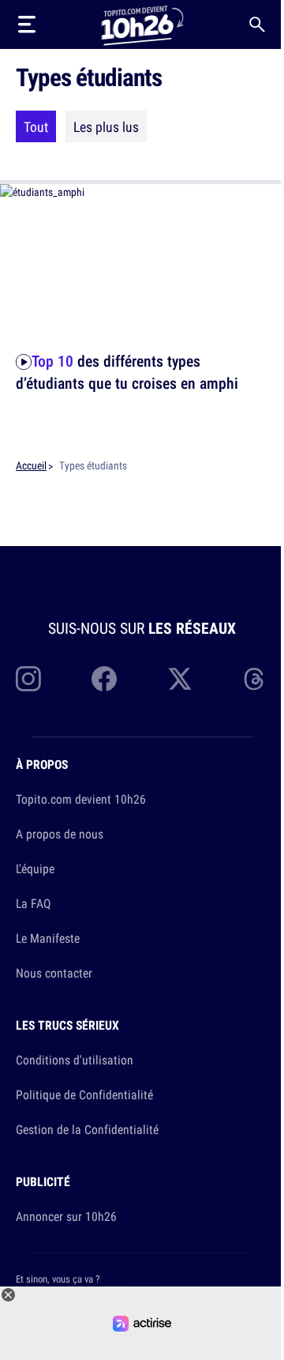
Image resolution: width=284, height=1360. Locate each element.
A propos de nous (59, 833)
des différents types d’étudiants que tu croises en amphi (127, 372)
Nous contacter (54, 972)
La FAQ (33, 903)
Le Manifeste (48, 938)
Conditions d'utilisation (74, 1059)
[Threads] (255, 678)
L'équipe (35, 868)
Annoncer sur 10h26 (66, 1216)
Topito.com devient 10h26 (81, 799)
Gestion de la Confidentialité (87, 1129)
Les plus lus (106, 126)
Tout (36, 126)
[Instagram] (28, 678)
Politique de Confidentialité (84, 1094)
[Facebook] (104, 678)
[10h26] (142, 24)
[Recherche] (257, 24)
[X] (179, 678)
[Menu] (27, 24)
